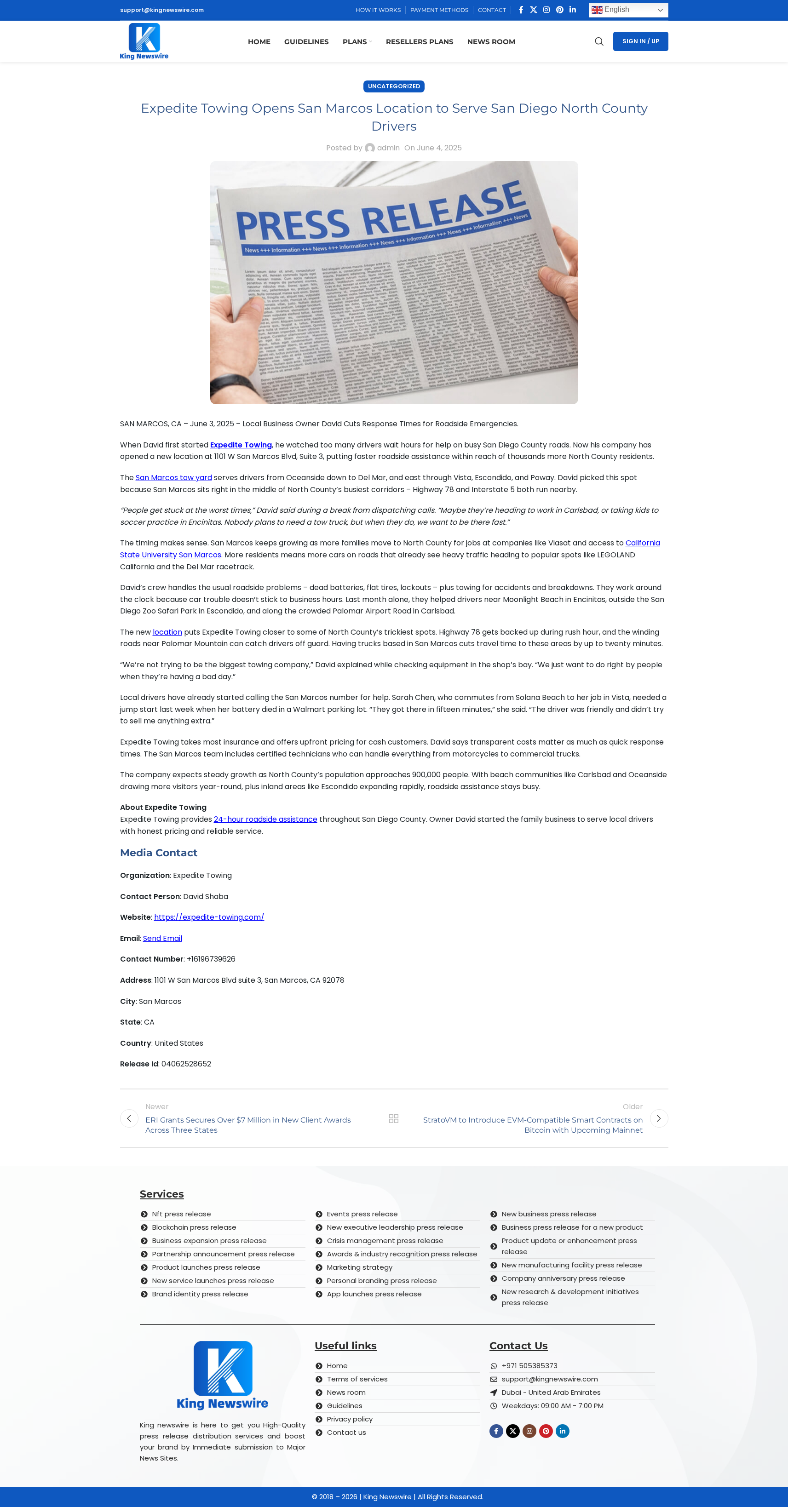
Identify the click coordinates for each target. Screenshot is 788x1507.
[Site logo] (144, 40)
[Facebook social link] (521, 10)
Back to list (394, 1118)
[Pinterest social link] (559, 10)
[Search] (599, 41)
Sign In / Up (640, 41)
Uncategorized (394, 86)
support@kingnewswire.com (162, 10)
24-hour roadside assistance (265, 819)
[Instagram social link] (547, 10)
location (167, 632)
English (616, 9)
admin (388, 148)
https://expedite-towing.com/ (209, 917)
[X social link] (533, 10)
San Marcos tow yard (174, 477)
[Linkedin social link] (572, 10)
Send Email (162, 938)
